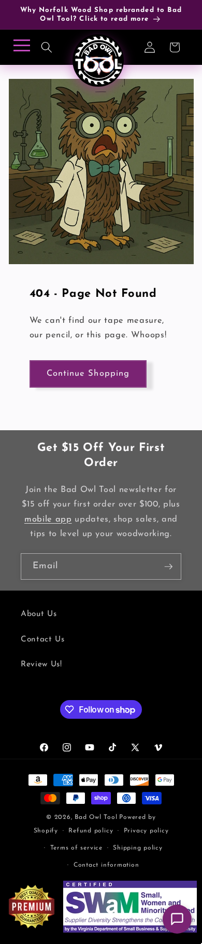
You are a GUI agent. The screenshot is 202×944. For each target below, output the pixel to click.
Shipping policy (138, 848)
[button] (46, 47)
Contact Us (43, 639)
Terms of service (76, 848)
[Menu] (20, 48)
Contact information (106, 865)
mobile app (48, 519)
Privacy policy (146, 831)
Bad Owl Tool (96, 817)
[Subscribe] (168, 566)
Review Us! (41, 664)
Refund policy (90, 831)
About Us (38, 614)
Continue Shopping (88, 374)
